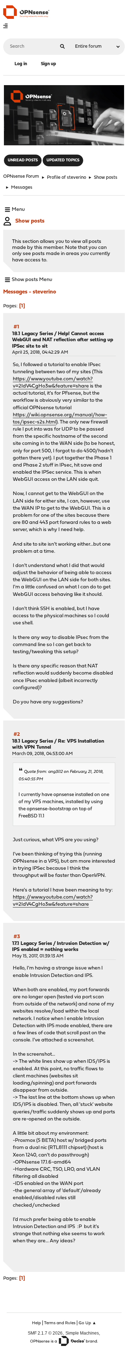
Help (36, 1323)
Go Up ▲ (87, 1323)
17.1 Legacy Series (32, 943)
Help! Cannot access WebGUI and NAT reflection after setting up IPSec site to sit (62, 340)
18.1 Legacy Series (32, 334)
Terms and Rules (59, 1323)
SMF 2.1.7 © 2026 (45, 1333)
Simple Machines (82, 1333)
